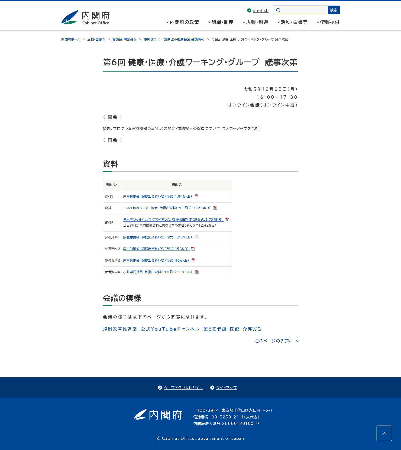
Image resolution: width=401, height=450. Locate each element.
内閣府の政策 (184, 22)
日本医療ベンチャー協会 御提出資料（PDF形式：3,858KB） (167, 208)
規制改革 (150, 39)
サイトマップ (226, 387)
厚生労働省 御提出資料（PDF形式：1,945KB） (158, 196)
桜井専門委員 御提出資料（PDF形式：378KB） (158, 272)
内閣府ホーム (70, 39)
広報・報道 (257, 22)
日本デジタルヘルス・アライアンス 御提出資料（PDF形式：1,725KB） (173, 219)
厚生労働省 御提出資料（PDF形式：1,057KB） (158, 237)
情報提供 (330, 22)
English (261, 10)
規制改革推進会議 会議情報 (184, 39)
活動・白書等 (294, 22)
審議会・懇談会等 (124, 39)
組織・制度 (223, 22)
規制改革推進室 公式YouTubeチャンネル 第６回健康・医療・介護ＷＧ (182, 329)
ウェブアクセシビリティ (183, 387)
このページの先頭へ (274, 341)
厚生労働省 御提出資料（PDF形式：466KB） (156, 260)
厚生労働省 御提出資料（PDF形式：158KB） (156, 249)
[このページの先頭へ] (384, 433)
